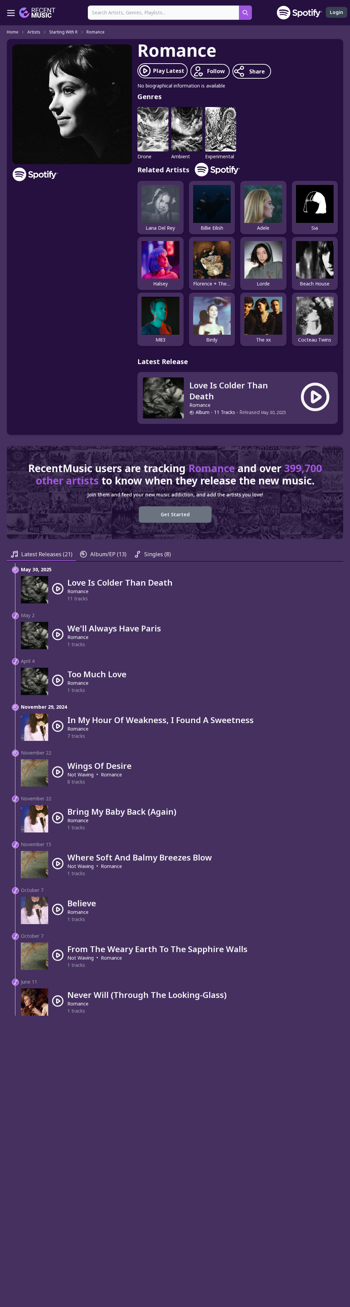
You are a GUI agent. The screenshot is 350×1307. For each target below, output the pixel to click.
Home (12, 32)
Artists (33, 32)
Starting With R (63, 32)
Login (336, 12)
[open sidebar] (11, 13)
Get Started (175, 514)
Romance (95, 32)
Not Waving (80, 774)
